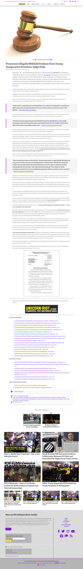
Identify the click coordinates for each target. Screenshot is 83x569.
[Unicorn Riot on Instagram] (67, 1)
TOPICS (49, 4)
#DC (17, 397)
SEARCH (63, 4)
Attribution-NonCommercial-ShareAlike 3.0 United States (31, 563)
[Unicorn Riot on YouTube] (70, 1)
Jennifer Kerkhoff (25, 398)
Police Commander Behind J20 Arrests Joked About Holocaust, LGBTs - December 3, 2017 (35, 325)
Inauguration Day (16, 398)
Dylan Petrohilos (53, 397)
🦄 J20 (33, 59)
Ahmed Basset (26, 397)
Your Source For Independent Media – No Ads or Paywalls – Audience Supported (20, 1)
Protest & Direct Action (23, 395)
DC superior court (35, 397)
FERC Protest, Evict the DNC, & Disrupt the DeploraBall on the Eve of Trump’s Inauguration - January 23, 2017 (39, 362)
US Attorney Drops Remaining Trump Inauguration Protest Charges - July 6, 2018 (33, 355)
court (31, 397)
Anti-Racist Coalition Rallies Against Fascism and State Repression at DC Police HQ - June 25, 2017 (37, 370)
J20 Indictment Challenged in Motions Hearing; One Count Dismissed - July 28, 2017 (34, 379)
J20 (18, 395)
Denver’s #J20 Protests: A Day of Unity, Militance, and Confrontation (30, 385)
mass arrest (48, 398)
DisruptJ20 (42, 397)
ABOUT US (56, 4)
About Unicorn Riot (14, 556)
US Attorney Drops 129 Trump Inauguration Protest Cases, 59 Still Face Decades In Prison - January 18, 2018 (39, 338)
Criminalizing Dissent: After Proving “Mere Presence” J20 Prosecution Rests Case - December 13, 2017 (38, 329)
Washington (26, 400)
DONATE (8, 529)
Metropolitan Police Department (57, 398)
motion (15, 94)
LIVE (43, 4)
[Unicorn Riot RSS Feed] (78, 1)
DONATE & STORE (35, 4)
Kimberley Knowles (41, 398)
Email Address (9, 538)
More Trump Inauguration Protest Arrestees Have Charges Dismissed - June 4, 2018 (34, 347)
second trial (47, 75)
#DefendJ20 (20, 397)
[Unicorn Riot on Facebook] (62, 1)
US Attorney (21, 400)
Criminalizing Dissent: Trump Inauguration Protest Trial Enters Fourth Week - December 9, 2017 (37, 327)
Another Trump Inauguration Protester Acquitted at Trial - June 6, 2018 (31, 349)
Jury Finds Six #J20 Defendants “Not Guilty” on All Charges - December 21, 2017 (33, 331)
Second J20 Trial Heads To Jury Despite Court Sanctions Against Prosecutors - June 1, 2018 (35, 344)
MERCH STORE (66, 521)
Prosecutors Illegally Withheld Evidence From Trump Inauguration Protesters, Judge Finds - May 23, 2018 (39, 342)
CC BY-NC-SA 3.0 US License (54, 563)
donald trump (47, 397)
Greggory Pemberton (61, 397)
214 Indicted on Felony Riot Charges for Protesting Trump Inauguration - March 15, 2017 (35, 368)
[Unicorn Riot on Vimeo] (73, 1)
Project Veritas (15, 400)
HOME (28, 4)
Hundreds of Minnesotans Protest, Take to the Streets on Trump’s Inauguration (33, 387)
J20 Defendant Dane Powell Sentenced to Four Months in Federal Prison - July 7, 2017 (34, 376)
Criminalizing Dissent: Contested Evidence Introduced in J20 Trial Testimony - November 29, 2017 (37, 323)
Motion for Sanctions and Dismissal (52, 125)
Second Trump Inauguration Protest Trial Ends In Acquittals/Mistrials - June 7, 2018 (34, 351)
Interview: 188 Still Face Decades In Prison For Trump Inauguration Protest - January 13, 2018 (36, 334)
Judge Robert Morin (33, 398)
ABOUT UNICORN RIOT (66, 524)
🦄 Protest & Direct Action (44, 59)
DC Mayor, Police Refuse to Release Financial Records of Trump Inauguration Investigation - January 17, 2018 (39, 336)
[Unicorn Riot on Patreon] (75, 1)
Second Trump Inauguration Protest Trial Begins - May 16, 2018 (29, 340)
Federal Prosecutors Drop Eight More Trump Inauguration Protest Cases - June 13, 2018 (34, 353)
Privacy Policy (42, 565)
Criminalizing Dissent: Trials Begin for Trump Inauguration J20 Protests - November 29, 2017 (36, 320)
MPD (68, 398)
